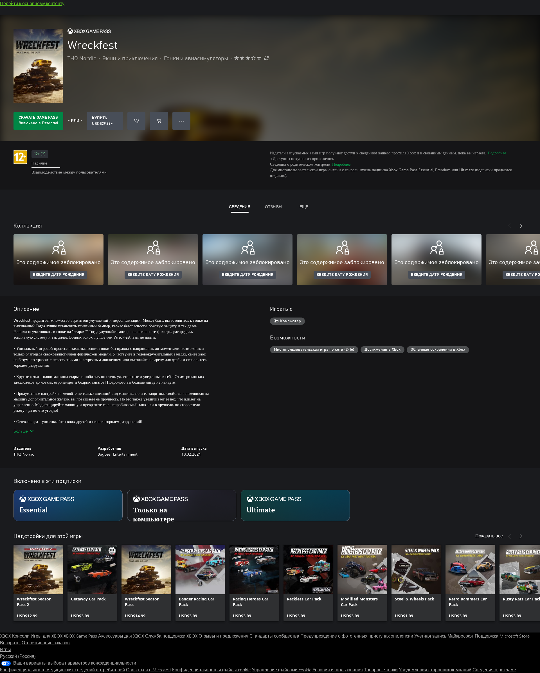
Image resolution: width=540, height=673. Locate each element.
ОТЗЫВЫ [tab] (273, 206)
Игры (5, 649)
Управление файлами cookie (281, 669)
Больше (21, 431)
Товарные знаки (381, 669)
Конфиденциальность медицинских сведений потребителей (62, 669)
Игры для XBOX (47, 636)
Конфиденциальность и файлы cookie (211, 669)
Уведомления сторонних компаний (435, 669)
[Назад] (509, 226)
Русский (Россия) (18, 656)
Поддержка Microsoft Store (502, 636)
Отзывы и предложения (223, 636)
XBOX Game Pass (80, 636)
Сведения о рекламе (494, 669)
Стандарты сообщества (274, 636)
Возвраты (10, 642)
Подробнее (497, 153)
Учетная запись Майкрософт (444, 636)
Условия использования (337, 669)
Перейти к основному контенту (32, 3)
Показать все (489, 536)
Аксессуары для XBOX (121, 636)
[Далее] (520, 226)
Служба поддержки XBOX (172, 636)
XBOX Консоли (15, 636)
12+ (37, 154)
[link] (38, 583)
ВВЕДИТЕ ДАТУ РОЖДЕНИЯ (58, 275)
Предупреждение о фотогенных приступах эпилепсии (356, 636)
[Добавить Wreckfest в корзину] (159, 121)
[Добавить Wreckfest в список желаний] (136, 121)
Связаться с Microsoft (148, 669)
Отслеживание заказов (46, 642)
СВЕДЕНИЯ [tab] (239, 206)
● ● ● (181, 120)
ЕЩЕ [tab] (304, 206)
